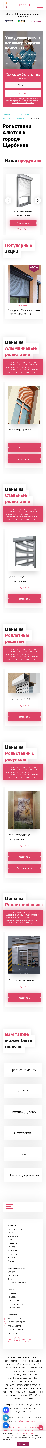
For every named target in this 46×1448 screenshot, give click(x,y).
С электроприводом (17, 1283)
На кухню (12, 1258)
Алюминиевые (14, 1236)
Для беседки (14, 1308)
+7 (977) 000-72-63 (16, 1322)
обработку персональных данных (16, 101)
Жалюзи (12, 1226)
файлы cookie (27, 1433)
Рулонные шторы (16, 1268)
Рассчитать (24, 458)
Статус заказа (35, 21)
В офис (11, 1261)
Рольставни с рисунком (19, 837)
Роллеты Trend (20, 430)
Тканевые (12, 1243)
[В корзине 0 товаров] (40, 1427)
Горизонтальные (15, 1229)
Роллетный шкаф (22, 980)
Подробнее (23, 229)
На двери (12, 1297)
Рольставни (13, 1290)
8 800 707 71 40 (22, 5)
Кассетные (13, 1240)
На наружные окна (16, 1304)
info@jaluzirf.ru (14, 1326)
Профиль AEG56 (20, 699)
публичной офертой (27, 1421)
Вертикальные (14, 1251)
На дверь (12, 1247)
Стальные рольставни (17, 579)
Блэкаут (11, 1272)
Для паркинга (14, 1301)
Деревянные (14, 1233)
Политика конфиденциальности (23, 1427)
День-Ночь (13, 1276)
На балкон (12, 1254)
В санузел (12, 1293)
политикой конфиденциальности (23, 102)
